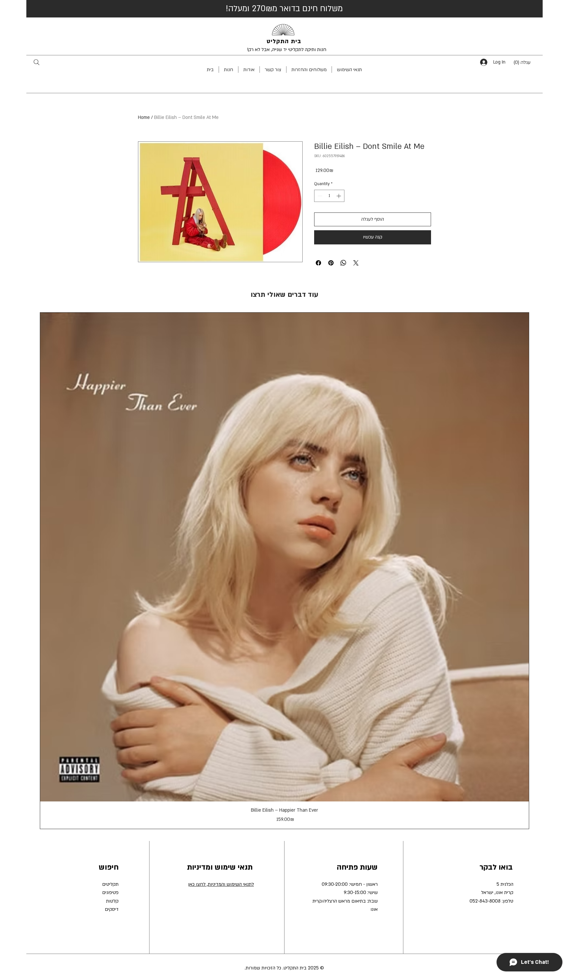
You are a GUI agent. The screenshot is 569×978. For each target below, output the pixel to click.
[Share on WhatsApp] (343, 263)
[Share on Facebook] (318, 263)
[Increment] (339, 196)
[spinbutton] (329, 196)
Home (144, 117)
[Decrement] (319, 196)
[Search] (36, 62)
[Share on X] (356, 263)
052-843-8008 (485, 901)
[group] (284, 570)
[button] (526, 62)
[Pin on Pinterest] (331, 263)
